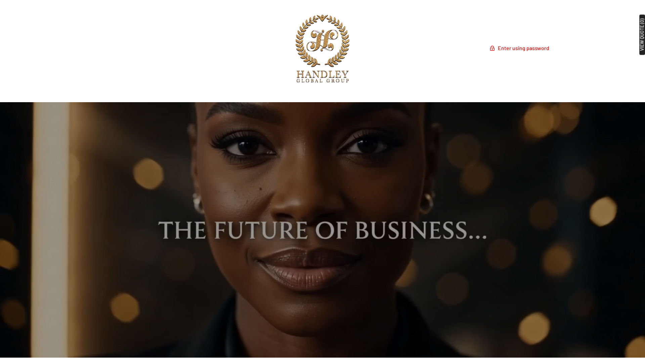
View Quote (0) (642, 34)
